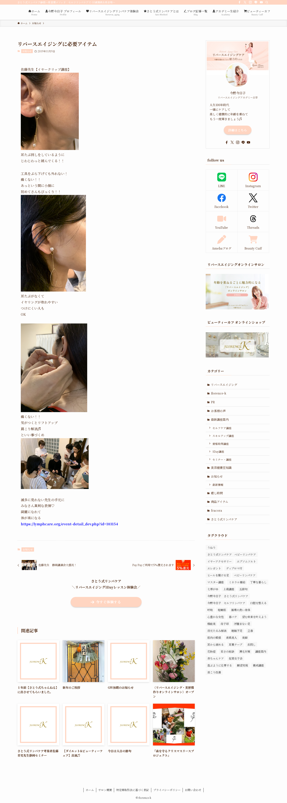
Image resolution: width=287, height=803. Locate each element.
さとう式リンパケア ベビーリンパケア (231, 554)
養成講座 (258, 665)
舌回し (251, 645)
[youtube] (261, 2)
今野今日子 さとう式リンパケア (227, 596)
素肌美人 (231, 638)
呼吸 (210, 610)
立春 (250, 631)
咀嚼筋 (222, 610)
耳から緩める (215, 645)
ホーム (90, 790)
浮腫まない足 (242, 624)
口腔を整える (258, 603)
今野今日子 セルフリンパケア (226, 603)
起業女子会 (235, 658)
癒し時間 (217, 493)
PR (213, 402)
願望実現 (242, 665)
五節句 (243, 589)
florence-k (218, 393)
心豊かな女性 (215, 617)
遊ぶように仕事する (219, 665)
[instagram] (250, 2)
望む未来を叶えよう (254, 617)
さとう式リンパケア (224, 519)
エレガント (214, 568)
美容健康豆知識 (221, 467)
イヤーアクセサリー (219, 561)
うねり (211, 547)
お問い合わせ (193, 790)
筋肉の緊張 (214, 638)
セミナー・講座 (222, 459)
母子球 (225, 624)
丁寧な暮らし (258, 582)
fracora (216, 510)
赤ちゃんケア (215, 658)
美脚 (245, 638)
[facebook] (239, 2)
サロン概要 (105, 790)
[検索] (267, 2)
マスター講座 (215, 582)
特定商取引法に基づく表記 (132, 790)
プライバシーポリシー (167, 790)
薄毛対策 (244, 651)
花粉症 (211, 651)
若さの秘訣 (227, 651)
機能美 (211, 624)
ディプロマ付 (234, 568)
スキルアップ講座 (223, 436)
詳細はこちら (237, 130)
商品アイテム (219, 501)
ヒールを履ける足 (218, 575)
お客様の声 (218, 411)
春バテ (233, 617)
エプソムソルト (246, 561)
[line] (256, 2)
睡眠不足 (237, 631)
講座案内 (260, 651)
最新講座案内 (220, 419)
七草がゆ (212, 589)
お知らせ (27, 51)
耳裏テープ (235, 645)
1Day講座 (218, 451)
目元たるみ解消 (216, 631)
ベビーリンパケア (244, 575)
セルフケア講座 (222, 428)
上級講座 (228, 589)
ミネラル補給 (237, 582)
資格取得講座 (220, 444)
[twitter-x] (245, 2)
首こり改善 (214, 672)
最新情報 (217, 485)
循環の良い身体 (240, 610)
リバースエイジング (224, 384)
